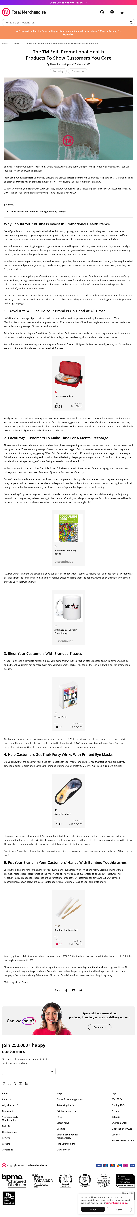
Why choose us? (10, 1105)
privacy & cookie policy (116, 1203)
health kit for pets (54, 348)
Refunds (116, 1116)
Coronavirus (77, 71)
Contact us (7, 1149)
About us (6, 1099)
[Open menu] (132, 12)
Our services (63, 1149)
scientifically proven (45, 840)
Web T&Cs (117, 1099)
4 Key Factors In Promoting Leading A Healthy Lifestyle (38, 211)
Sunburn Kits (21, 348)
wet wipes (28, 177)
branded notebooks (63, 494)
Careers (6, 1143)
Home (5, 43)
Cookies (116, 1134)
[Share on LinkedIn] (80, 990)
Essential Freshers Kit (68, 344)
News (16, 43)
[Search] (131, 22)
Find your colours (66, 1143)
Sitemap (61, 1128)
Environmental (119, 1122)
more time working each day (33, 457)
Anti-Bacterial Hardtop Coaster (94, 261)
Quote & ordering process (70, 1099)
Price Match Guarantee (123, 1140)
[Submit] (51, 1071)
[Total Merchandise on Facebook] (3, 1083)
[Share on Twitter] (73, 990)
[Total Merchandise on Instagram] (9, 1083)
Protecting (36, 418)
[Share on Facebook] (66, 990)
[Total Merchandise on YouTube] (20, 1083)
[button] (68, 22)
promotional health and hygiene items (104, 967)
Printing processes (66, 1111)
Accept (93, 1209)
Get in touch (100, 1027)
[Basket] (122, 12)
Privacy (115, 1111)
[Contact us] (102, 12)
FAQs (59, 1116)
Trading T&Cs (118, 1105)
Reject (119, 1209)
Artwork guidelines (66, 1105)
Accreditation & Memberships (10, 1118)
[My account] (112, 12)
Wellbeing (58, 71)
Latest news (63, 1122)
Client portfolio (9, 1132)
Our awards (8, 1111)
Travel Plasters (52, 265)
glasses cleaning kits (77, 177)
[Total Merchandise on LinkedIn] (26, 1083)
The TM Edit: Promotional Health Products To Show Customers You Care (61, 43)
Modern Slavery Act (122, 1128)
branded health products (28, 181)
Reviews (6, 1137)
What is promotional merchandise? (67, 1136)
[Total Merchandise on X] (15, 1083)
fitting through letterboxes (26, 280)
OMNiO (6, 1126)
